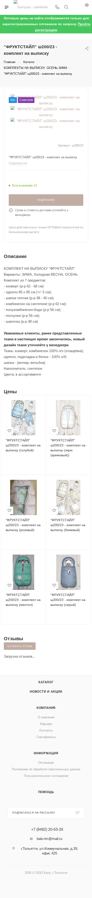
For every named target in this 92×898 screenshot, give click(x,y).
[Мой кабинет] (75, 7)
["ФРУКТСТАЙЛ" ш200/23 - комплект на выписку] (46, 112)
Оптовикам (46, 762)
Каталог (46, 682)
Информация (46, 753)
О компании (46, 717)
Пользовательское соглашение (46, 776)
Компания (46, 708)
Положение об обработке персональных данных (46, 769)
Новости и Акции (46, 691)
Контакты (46, 730)
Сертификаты (46, 737)
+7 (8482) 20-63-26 (47, 829)
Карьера (46, 724)
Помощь (46, 792)
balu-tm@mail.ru (49, 839)
